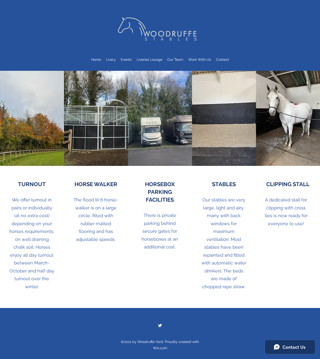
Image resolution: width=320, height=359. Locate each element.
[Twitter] (160, 325)
